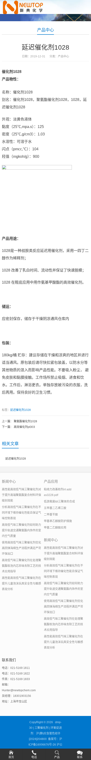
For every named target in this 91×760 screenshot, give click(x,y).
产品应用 (51, 481)
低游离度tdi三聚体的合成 (59, 501)
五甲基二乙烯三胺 (55, 508)
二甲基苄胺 (51, 514)
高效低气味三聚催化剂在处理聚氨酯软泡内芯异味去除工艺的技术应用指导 (21, 566)
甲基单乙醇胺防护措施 (58, 521)
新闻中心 (9, 481)
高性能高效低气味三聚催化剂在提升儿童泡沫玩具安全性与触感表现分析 (21, 583)
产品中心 (45, 30)
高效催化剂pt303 (24, 427)
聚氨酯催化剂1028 (25, 421)
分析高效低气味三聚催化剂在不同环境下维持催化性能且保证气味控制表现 (21, 513)
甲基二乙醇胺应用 (55, 527)
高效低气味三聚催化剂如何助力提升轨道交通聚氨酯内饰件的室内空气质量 (21, 530)
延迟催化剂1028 (20, 410)
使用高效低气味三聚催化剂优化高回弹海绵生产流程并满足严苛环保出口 (21, 548)
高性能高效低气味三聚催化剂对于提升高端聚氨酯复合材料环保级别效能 (21, 495)
